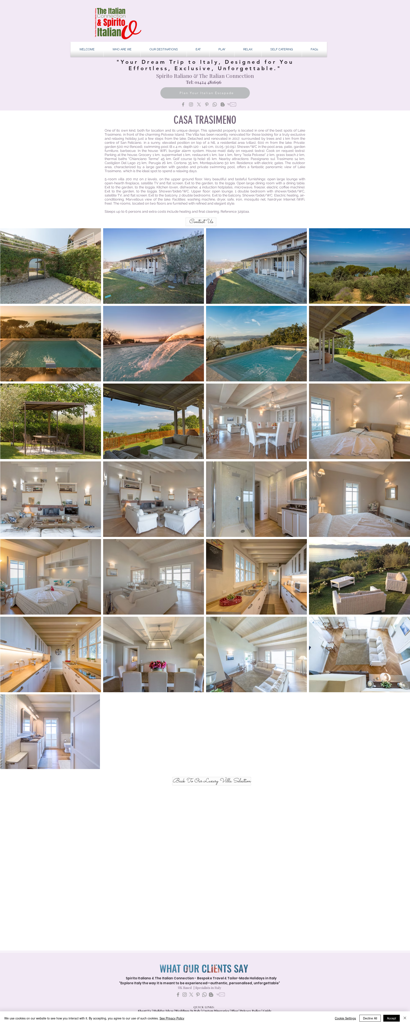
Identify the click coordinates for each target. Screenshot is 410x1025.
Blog (234, 1011)
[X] (199, 104)
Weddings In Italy (188, 1011)
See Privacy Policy (172, 1018)
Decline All (370, 1018)
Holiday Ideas (163, 1011)
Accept (391, 1018)
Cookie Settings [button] (345, 1018)
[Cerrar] (404, 1018)
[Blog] (222, 104)
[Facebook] (183, 104)
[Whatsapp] (214, 104)
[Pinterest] (206, 104)
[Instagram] (191, 104)
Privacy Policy (250, 1011)
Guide (267, 1011)
